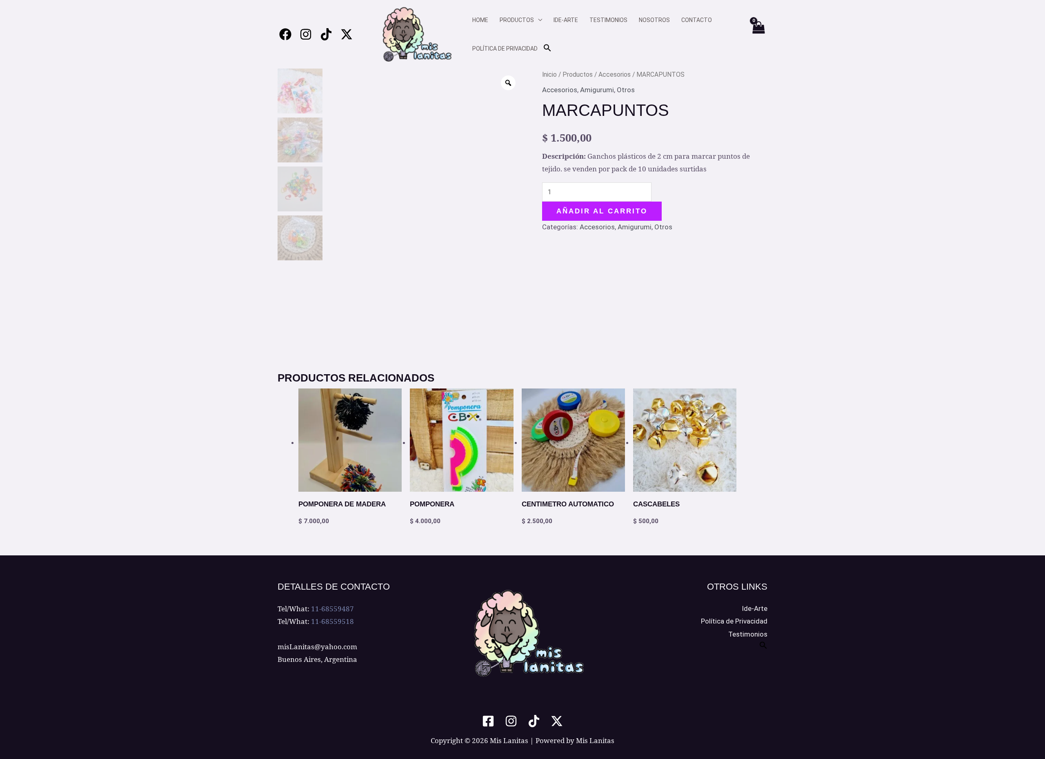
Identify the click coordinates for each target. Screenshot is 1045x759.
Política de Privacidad (734, 621)
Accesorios (614, 74)
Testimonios (608, 20)
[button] (547, 48)
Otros (626, 90)
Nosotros (654, 20)
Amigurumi (597, 90)
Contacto (696, 20)
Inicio (549, 74)
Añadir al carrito (601, 211)
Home (480, 20)
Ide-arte (566, 20)
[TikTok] (534, 721)
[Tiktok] (326, 34)
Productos (517, 20)
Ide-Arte (754, 608)
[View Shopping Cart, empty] (758, 34)
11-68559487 (332, 608)
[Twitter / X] (346, 34)
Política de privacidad (505, 48)
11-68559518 (332, 621)
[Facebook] (285, 34)
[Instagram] (306, 34)
